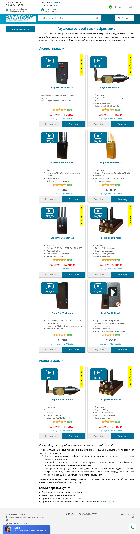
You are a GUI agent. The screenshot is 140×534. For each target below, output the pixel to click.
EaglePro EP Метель (62, 312)
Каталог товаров (19, 28)
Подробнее (50, 124)
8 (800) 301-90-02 (14, 5)
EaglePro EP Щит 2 (111, 312)
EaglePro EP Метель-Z (62, 237)
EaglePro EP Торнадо (62, 162)
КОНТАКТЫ (69, 514)
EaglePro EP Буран (111, 237)
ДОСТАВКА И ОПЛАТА (88, 514)
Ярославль (55, 2)
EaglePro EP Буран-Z (111, 162)
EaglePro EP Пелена (110, 87)
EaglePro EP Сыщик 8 (62, 87)
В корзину (74, 124)
